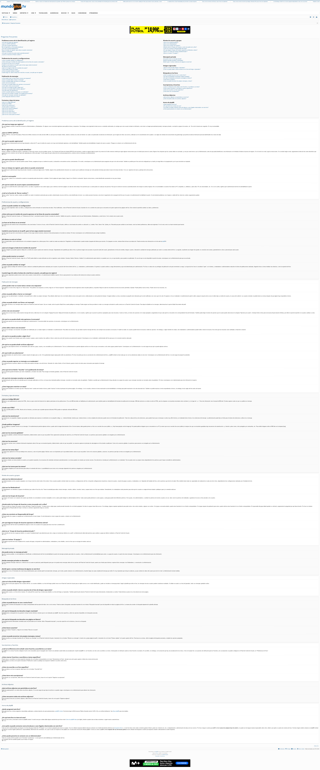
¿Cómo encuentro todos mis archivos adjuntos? (174, 98)
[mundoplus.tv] (13, 7)
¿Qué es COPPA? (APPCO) (9, 44)
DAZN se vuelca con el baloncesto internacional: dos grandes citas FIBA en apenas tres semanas (23, 1)
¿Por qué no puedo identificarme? (10, 48)
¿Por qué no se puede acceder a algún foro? (12, 87)
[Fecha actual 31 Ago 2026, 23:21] (317, 23)
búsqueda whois (118, 728)
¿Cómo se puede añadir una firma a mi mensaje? (14, 81)
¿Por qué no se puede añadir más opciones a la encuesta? (16, 84)
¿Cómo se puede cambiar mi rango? (10, 71)
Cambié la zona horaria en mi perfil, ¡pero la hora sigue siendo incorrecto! (19, 65)
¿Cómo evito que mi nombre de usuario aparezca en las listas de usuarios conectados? (23, 62)
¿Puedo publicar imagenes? (8, 106)
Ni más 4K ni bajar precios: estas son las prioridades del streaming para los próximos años (67, 1)
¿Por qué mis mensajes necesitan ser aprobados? (14, 95)
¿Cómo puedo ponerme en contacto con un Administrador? (177, 109)
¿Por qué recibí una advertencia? (10, 90)
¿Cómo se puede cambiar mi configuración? (12, 60)
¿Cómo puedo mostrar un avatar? (10, 69)
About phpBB (116, 711)
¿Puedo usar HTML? (7, 103)
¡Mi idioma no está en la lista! (9, 66)
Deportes (23, 13)
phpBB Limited (59, 711)
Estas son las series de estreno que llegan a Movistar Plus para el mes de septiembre (218, 1)
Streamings (93, 13)
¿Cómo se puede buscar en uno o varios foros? (174, 75)
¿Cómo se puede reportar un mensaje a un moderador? (15, 92)
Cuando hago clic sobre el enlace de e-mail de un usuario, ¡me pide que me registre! (22, 72)
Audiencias (54, 13)
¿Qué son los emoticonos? (8, 105)
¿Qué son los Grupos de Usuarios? (171, 45)
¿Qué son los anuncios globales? (10, 108)
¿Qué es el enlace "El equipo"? (170, 53)
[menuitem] (310, 17)
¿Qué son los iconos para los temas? (11, 114)
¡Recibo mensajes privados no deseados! (173, 60)
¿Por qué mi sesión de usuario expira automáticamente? (15, 53)
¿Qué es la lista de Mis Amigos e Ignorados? (174, 67)
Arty (157, 753)
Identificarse (5, 19)
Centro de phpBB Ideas (71, 719)
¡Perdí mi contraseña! (7, 51)
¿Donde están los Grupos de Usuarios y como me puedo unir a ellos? (180, 47)
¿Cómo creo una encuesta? (8, 82)
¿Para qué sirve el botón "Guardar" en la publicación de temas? (17, 93)
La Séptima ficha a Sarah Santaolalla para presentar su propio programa (149, 1)
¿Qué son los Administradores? (170, 42)
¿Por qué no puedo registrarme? (9, 45)
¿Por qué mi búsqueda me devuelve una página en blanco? (177, 78)
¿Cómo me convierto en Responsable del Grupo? (175, 48)
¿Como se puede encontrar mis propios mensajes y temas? (177, 81)
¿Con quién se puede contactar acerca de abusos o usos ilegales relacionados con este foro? (185, 107)
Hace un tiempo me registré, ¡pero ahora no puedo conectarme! (17, 50)
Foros (6, 17)
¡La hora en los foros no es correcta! (10, 63)
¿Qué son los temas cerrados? (9, 112)
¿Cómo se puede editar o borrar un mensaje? (13, 79)
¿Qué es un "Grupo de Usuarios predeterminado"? (175, 51)
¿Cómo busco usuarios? (169, 79)
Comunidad (82, 13)
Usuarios (14, 17)
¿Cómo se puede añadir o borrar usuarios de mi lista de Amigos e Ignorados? (181, 69)
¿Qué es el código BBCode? (9, 102)
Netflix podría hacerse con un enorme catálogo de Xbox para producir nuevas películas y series (110, 1)
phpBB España (165, 754)
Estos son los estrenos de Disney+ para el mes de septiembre (182, 1)
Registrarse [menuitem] (317, 17)
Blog (73, 13)
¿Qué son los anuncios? (8, 109)
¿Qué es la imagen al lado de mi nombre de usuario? (14, 68)
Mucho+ (64, 13)
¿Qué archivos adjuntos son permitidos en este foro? (176, 97)
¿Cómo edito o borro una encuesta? (10, 86)
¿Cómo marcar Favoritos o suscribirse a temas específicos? (177, 88)
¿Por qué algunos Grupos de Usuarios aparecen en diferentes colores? (180, 50)
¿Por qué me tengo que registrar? (10, 42)
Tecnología (43, 13)
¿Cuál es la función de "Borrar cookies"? (11, 54)
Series (15, 13)
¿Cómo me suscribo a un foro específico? (173, 89)
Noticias (5, 13)
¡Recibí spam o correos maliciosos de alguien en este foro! (177, 62)
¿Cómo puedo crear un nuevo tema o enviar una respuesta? (16, 78)
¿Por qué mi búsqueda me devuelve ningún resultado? (176, 76)
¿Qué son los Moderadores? (170, 44)
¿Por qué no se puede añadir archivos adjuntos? (13, 89)
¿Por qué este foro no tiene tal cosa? (172, 106)
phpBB (163, 241)
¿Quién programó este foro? (170, 104)
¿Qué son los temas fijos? (8, 111)
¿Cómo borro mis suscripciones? (171, 91)
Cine (32, 13)
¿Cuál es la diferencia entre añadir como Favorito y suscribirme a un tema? (181, 86)
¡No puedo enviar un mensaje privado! (172, 59)
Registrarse (13, 19)
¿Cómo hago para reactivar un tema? (11, 96)
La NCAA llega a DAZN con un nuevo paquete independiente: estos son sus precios (258, 1)
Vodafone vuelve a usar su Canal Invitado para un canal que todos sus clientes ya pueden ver (300, 1)
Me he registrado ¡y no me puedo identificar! (12, 47)
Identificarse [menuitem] (314, 17)
